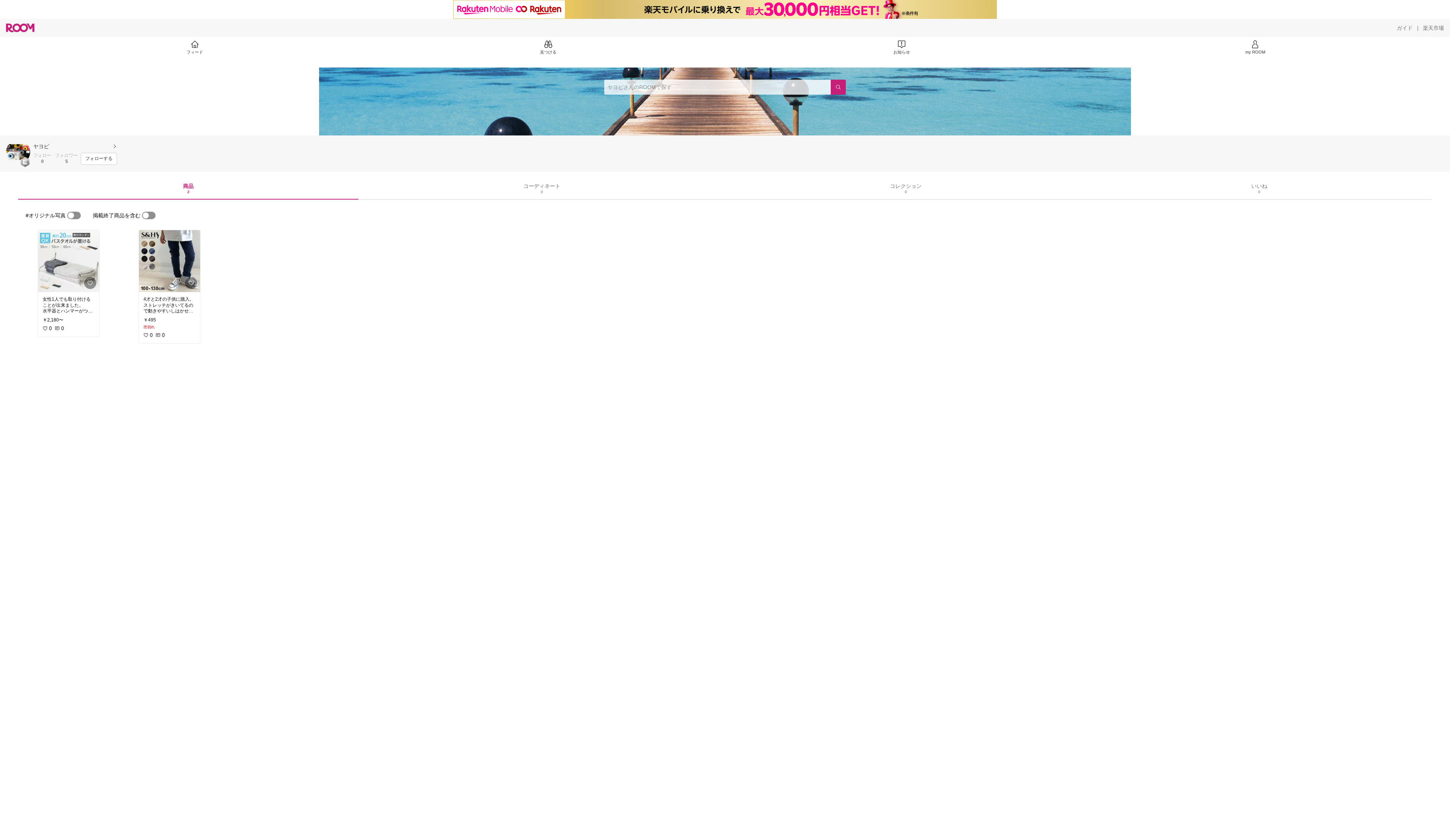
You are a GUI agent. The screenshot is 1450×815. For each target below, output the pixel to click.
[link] (68, 261)
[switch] (74, 215)
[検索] (838, 87)
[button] (18, 152)
